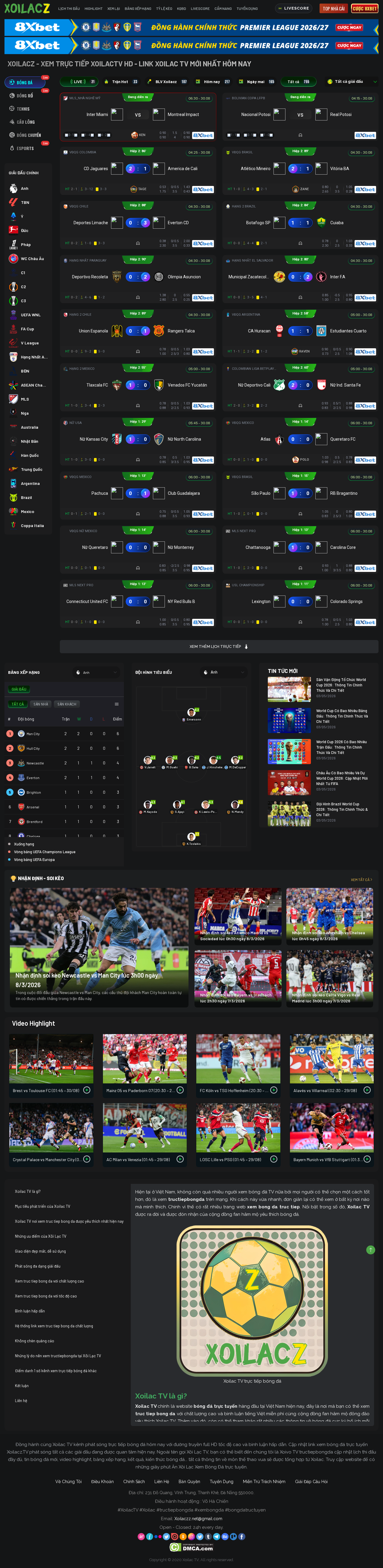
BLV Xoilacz (171, 81)
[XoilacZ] (27, 8)
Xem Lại (113, 8)
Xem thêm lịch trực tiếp (215, 646)
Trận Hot (124, 81)
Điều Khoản (102, 1481)
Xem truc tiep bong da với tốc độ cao (46, 1296)
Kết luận (22, 1385)
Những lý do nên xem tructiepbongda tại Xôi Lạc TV (58, 1355)
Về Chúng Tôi (68, 1481)
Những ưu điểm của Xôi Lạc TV (40, 1236)
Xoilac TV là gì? (28, 1191)
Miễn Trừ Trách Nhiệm (264, 1481)
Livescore (200, 8)
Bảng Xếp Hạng (138, 8)
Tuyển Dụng (247, 8)
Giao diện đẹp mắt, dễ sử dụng (40, 1251)
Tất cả (298, 81)
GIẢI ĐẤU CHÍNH (24, 172)
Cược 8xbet (365, 8)
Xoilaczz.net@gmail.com (198, 1518)
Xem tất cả (360, 879)
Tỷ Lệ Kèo (164, 8)
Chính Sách (134, 1481)
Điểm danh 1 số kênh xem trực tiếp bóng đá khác (56, 1370)
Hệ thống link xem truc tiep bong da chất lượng (54, 1325)
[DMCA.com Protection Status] (191, 1546)
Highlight (94, 8)
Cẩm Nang (223, 8)
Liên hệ (21, 1400)
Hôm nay (217, 81)
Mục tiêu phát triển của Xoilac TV (42, 1206)
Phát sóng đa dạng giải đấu (37, 1266)
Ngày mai (260, 81)
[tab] (24, 82)
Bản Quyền (189, 1481)
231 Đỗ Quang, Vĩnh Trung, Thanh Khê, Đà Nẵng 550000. (199, 1492)
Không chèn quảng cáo (34, 1340)
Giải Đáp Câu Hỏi (311, 1481)
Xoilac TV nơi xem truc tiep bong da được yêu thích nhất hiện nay (69, 1221)
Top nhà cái (334, 8)
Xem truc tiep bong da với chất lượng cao (49, 1281)
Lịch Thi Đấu (69, 8)
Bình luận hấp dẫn (30, 1311)
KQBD (181, 8)
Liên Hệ (161, 1481)
